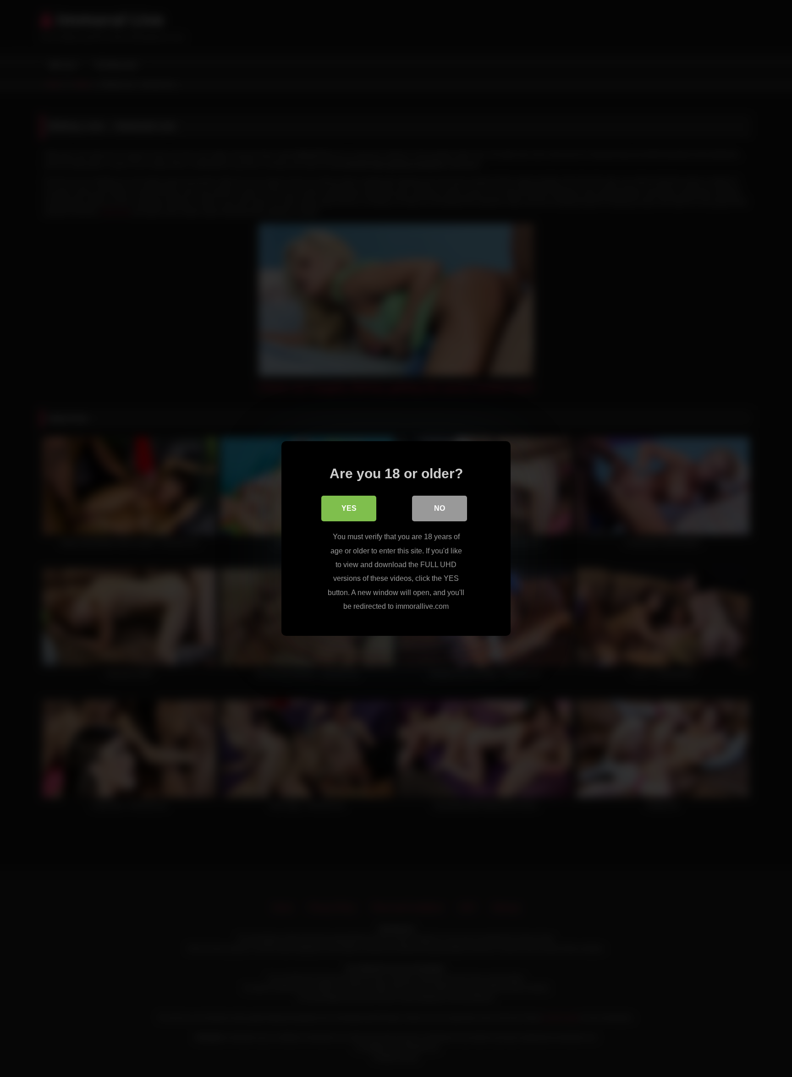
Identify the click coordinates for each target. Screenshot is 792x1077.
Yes (349, 508)
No (439, 508)
